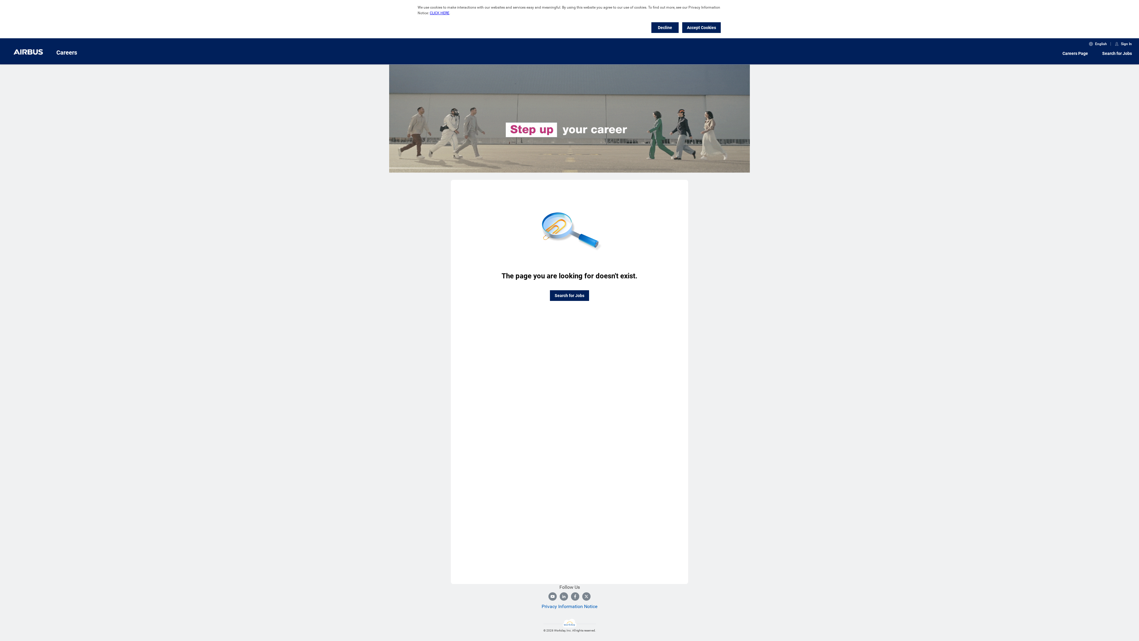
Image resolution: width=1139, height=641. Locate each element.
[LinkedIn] (564, 596)
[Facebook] (575, 596)
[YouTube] (552, 596)
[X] (586, 596)
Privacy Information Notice (569, 606)
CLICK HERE (439, 13)
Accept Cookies (701, 27)
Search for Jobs (1117, 53)
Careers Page (1075, 53)
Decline (665, 27)
